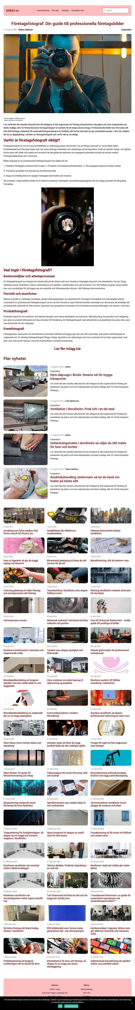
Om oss (55, 10)
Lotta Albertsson (72, 401)
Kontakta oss (77, 10)
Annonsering (43, 10)
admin (67, 367)
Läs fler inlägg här (67, 349)
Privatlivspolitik (71, 1006)
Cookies (65, 10)
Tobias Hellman (25, 29)
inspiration (126, 29)
